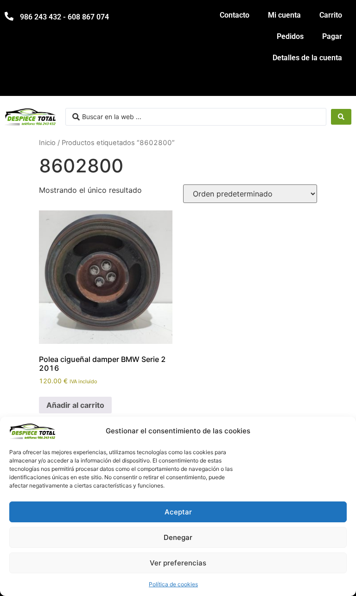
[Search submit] (341, 117)
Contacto (234, 15)
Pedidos (290, 36)
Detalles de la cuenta (307, 57)
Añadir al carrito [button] (75, 405)
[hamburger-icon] (341, 84)
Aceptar (178, 511)
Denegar (178, 537)
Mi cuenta (284, 15)
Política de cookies (173, 584)
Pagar (332, 36)
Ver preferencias (178, 562)
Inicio (47, 143)
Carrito (330, 15)
